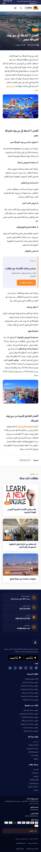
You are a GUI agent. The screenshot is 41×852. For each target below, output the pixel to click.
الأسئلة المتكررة (33, 745)
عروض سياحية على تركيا (30, 710)
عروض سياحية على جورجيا (30, 693)
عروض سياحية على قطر (31, 731)
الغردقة (35, 30)
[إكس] (31, 668)
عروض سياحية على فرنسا (30, 727)
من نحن (35, 741)
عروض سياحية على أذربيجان (29, 696)
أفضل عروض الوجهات (31, 679)
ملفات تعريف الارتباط (32, 848)
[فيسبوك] (36, 668)
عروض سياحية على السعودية (29, 724)
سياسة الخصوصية (32, 748)
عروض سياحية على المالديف (29, 686)
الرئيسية (36, 25)
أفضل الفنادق (34, 780)
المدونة (36, 790)
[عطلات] (31, 8)
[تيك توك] (15, 668)
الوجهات (35, 776)
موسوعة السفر (33, 783)
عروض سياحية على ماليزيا (30, 682)
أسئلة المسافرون (33, 787)
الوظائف (35, 759)
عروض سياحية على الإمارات (30, 717)
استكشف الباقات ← (26, 282)
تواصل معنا (34, 755)
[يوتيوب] (20, 668)
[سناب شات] (10, 668)
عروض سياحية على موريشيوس (28, 714)
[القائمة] (15, 8)
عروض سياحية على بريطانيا (30, 720)
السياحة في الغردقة (24, 460)
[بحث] (21, 8)
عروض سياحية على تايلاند (30, 700)
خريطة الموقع (20, 848)
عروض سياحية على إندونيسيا (29, 689)
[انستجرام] (26, 668)
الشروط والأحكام (33, 752)
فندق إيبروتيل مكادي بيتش (27, 426)
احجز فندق (35, 773)
